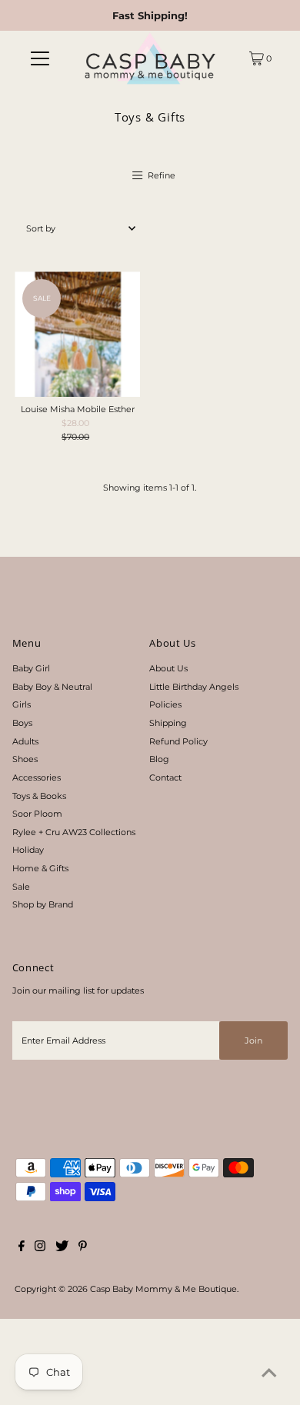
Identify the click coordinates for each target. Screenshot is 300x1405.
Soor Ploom (37, 813)
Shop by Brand (42, 904)
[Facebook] (21, 1248)
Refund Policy (178, 741)
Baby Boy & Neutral (52, 686)
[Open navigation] (40, 58)
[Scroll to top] (269, 1374)
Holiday (28, 849)
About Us (168, 668)
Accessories (36, 777)
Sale (21, 886)
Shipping (168, 722)
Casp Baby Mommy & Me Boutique (163, 1288)
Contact (165, 777)
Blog (159, 759)
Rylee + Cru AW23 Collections (73, 832)
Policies (165, 704)
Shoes (25, 759)
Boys (22, 722)
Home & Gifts (40, 868)
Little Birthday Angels (193, 686)
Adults (25, 741)
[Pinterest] (83, 1248)
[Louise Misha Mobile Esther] (77, 334)
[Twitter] (62, 1248)
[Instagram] (40, 1248)
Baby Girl (31, 668)
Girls (21, 704)
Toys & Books (39, 796)
